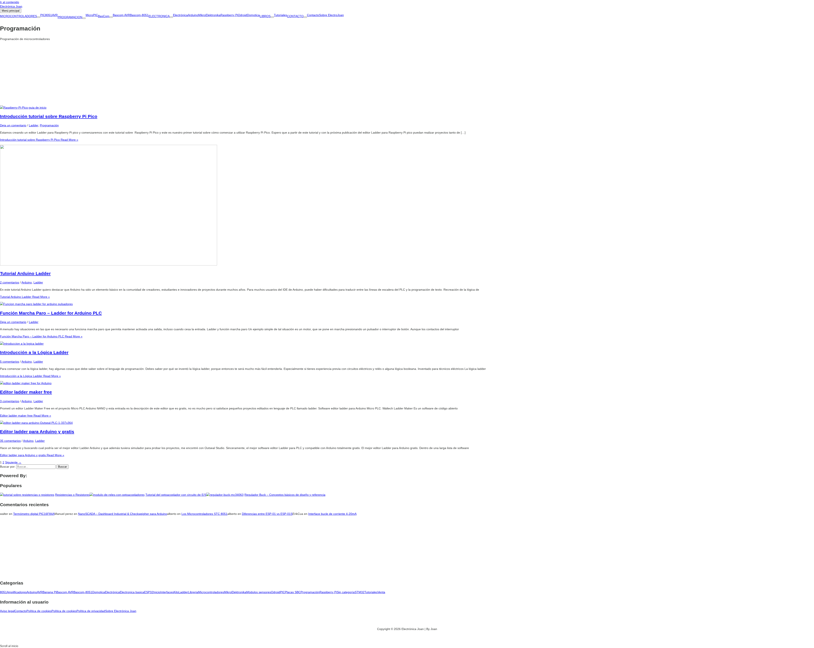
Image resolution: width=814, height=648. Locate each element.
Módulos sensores (258, 592)
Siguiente (13, 462)
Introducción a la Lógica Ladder (34, 352)
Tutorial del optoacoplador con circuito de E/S (175, 494)
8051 (48, 15)
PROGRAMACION (70, 17)
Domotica (253, 15)
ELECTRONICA (159, 16)
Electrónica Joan (11, 6)
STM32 (359, 592)
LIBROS (265, 16)
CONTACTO (295, 16)
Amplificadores (16, 592)
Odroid (242, 15)
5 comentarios (9, 361)
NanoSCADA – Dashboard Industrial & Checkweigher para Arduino (122, 513)
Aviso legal (7, 611)
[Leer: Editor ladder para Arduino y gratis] (36, 422)
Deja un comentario (13, 125)
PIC (42, 15)
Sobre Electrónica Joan (120, 611)
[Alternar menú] (38, 17)
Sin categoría (346, 592)
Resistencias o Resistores (72, 494)
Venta (381, 592)
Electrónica (180, 15)
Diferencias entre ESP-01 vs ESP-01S (267, 513)
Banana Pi (49, 592)
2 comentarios (9, 282)
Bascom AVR (121, 15)
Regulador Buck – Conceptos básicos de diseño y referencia (284, 494)
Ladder (33, 125)
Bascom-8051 (139, 15)
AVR (55, 15)
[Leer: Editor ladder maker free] (26, 383)
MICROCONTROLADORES (18, 16)
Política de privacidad (91, 611)
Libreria (193, 592)
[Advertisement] (407, 73)
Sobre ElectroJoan (331, 15)
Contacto (313, 15)
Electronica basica (132, 592)
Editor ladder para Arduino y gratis (37, 431)
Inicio (156, 592)
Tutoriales (280, 15)
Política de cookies (39, 611)
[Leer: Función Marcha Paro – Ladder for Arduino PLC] (36, 304)
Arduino (193, 15)
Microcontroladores (211, 592)
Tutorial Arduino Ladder (25, 273)
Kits (176, 592)
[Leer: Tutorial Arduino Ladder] (108, 264)
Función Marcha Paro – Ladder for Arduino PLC (51, 313)
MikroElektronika (209, 15)
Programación (49, 125)
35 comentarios (10, 440)
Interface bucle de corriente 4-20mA (332, 513)
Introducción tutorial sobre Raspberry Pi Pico (48, 116)
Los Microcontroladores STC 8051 (204, 513)
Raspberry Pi (229, 15)
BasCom (103, 16)
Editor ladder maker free (26, 392)
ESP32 (148, 592)
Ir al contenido (9, 2)
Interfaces (167, 592)
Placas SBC (293, 592)
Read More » (39, 139)
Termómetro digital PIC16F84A (33, 513)
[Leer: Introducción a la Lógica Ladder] (22, 343)
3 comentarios (9, 401)
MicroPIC (92, 15)
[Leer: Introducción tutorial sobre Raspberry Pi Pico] (23, 107)
